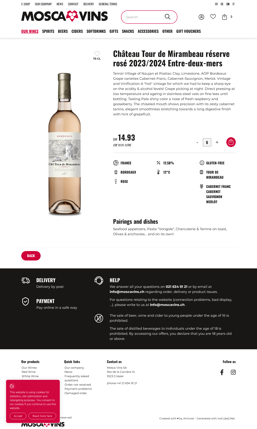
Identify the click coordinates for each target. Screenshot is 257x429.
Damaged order (76, 393)
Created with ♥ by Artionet (176, 418)
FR (216, 4)
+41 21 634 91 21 (126, 383)
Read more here (42, 416)
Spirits (48, 31)
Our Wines (29, 367)
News (60, 4)
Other (167, 31)
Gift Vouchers (188, 31)
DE (222, 4)
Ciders (77, 31)
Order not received (78, 384)
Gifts (113, 31)
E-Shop (25, 4)
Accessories (148, 31)
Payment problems (78, 389)
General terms (108, 4)
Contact (73, 4)
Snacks (128, 31)
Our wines (29, 31)
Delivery (88, 4)
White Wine (30, 376)
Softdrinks (96, 31)
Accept (18, 416)
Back (31, 255)
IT (234, 4)
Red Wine (29, 372)
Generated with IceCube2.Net (216, 418)
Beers (63, 31)
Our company (43, 4)
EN (228, 4)
